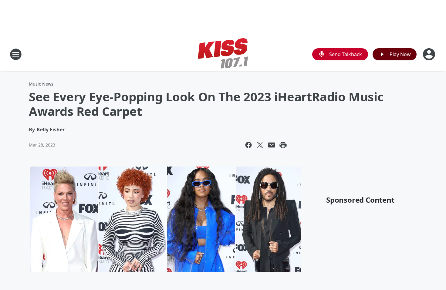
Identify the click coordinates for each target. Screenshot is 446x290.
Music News (41, 84)
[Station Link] (223, 54)
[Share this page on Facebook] (248, 145)
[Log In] (429, 54)
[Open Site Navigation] (16, 54)
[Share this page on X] (260, 145)
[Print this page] (283, 145)
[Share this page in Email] (271, 145)
